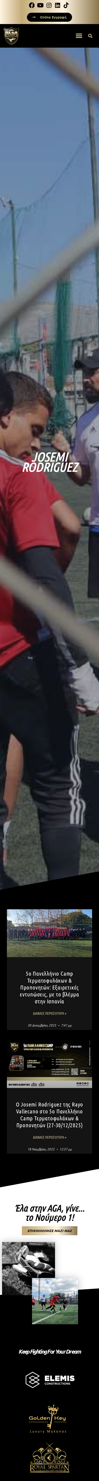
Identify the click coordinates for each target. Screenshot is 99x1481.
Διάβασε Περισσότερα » (49, 1013)
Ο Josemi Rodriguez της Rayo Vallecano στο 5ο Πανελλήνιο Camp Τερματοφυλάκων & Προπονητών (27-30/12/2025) (49, 1114)
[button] (79, 36)
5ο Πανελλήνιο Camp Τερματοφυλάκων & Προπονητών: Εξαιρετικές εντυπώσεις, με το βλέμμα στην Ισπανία (49, 987)
